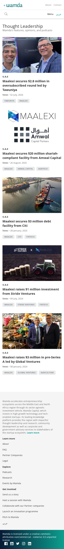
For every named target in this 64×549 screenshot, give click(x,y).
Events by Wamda (11, 483)
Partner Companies (12, 455)
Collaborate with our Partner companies (23, 505)
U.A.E (5, 76)
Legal (5, 460)
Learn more (33, 432)
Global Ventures (27, 372)
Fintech (30, 236)
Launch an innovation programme (20, 511)
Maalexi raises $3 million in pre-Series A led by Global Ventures (31, 359)
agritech (43, 168)
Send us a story (10, 494)
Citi (19, 236)
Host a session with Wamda (16, 500)
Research (7, 477)
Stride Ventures (26, 304)
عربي (59, 14)
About (48, 4)
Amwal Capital (25, 168)
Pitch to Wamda (10, 517)
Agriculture (47, 372)
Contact (58, 4)
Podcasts (7, 472)
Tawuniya (9, 100)
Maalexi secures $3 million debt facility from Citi (26, 223)
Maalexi (23, 100)
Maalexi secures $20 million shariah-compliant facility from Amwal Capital (31, 155)
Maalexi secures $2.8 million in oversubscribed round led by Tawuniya (25, 85)
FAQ (4, 449)
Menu (50, 14)
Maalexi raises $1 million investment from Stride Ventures (30, 291)
